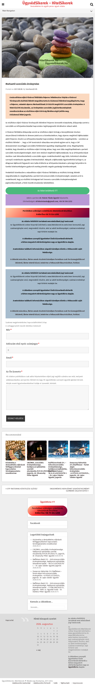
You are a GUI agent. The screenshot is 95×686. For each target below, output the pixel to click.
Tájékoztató (65, 683)
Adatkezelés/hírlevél (42, 683)
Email (9, 357)
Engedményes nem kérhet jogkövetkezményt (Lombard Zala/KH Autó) (69, 490)
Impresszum (78, 683)
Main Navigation (8, 11)
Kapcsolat (9, 620)
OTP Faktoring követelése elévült (22, 489)
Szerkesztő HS (31, 89)
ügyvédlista (73, 667)
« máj (38, 650)
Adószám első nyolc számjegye (22, 343)
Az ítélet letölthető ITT (48, 191)
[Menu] (3, 4)
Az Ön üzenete (14, 371)
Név (9, 330)
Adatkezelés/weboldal (21, 683)
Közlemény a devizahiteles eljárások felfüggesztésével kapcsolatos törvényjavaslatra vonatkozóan (15, 468)
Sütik (56, 683)
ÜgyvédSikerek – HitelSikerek (47, 3)
